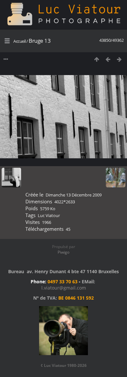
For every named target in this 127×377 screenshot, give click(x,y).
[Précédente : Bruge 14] (108, 59)
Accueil (19, 41)
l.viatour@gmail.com (63, 288)
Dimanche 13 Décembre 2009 (74, 195)
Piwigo (63, 252)
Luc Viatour (49, 215)
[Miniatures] (96, 59)
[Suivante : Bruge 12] (119, 59)
